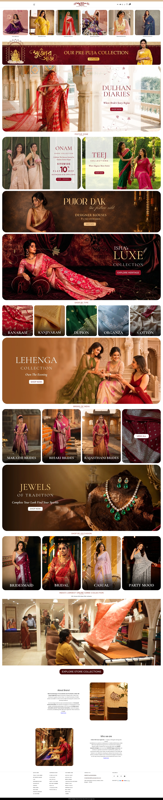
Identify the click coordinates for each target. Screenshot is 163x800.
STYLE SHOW (52, 777)
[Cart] (129, 4)
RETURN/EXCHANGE (37, 777)
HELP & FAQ (67, 791)
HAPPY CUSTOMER (53, 781)
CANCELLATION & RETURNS (71, 781)
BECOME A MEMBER (53, 783)
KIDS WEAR (35, 789)
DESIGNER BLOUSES (37, 781)
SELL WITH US (52, 779)
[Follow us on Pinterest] (121, 776)
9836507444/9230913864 (90, 775)
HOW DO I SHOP (68, 775)
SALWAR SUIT (36, 783)
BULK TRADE (67, 789)
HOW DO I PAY (68, 777)
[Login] (124, 4)
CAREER (67, 793)
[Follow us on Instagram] (117, 776)
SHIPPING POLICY (69, 787)
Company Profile (53, 787)
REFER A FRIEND (68, 779)
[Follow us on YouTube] (124, 776)
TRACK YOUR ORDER (37, 775)
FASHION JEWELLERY (37, 791)
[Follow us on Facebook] (114, 776)
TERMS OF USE (68, 783)
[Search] (122, 4)
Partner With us (53, 789)
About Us (51, 785)
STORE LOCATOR (53, 775)
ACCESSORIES (36, 793)
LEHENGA (35, 785)
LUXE (34, 779)
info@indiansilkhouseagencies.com (92, 778)
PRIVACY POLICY (69, 785)
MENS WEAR (35, 787)
